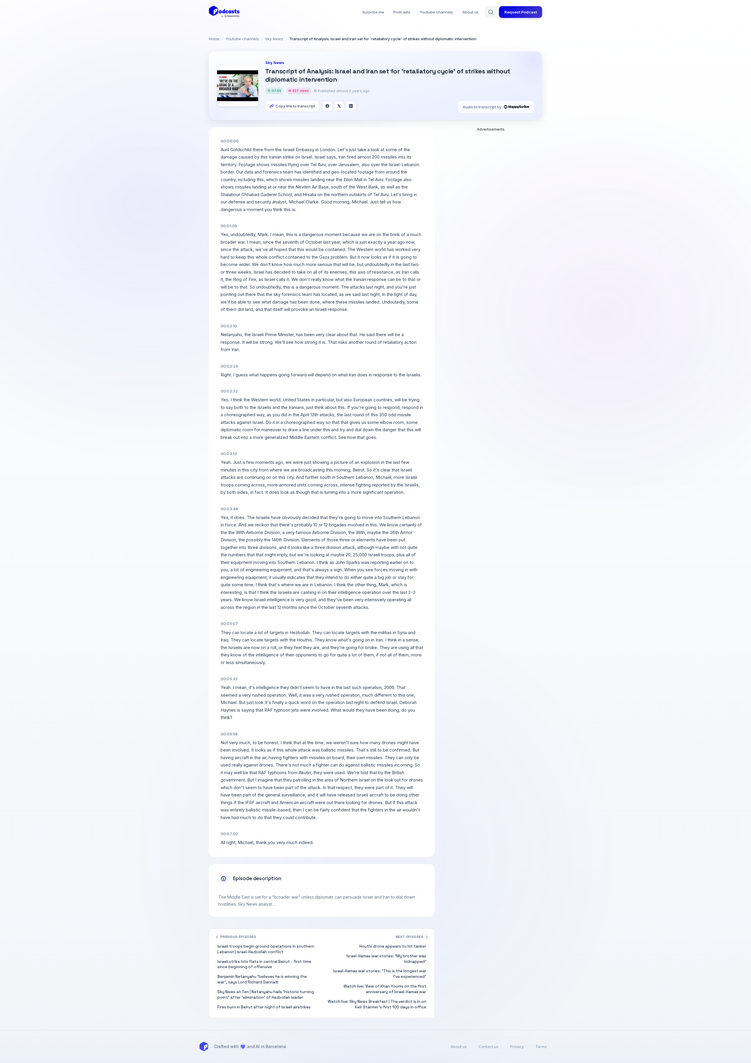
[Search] (491, 12)
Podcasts (401, 12)
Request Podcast (520, 12)
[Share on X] (339, 106)
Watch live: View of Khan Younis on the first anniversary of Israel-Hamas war (385, 989)
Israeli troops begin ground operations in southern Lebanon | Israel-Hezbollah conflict (265, 949)
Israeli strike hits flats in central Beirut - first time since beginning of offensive (264, 964)
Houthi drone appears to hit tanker (392, 946)
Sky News (274, 38)
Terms (541, 1046)
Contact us (488, 1046)
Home (214, 38)
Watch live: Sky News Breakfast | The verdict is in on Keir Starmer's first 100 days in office (377, 1004)
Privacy (517, 1046)
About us (470, 12)
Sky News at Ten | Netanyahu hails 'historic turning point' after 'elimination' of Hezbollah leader (265, 994)
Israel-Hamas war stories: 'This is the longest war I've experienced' (379, 973)
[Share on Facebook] (327, 106)
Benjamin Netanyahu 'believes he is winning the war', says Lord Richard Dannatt (262, 979)
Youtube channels (436, 12)
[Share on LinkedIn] (351, 106)
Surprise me (373, 12)
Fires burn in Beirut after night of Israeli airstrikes (264, 1007)
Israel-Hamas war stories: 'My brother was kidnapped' (386, 959)
